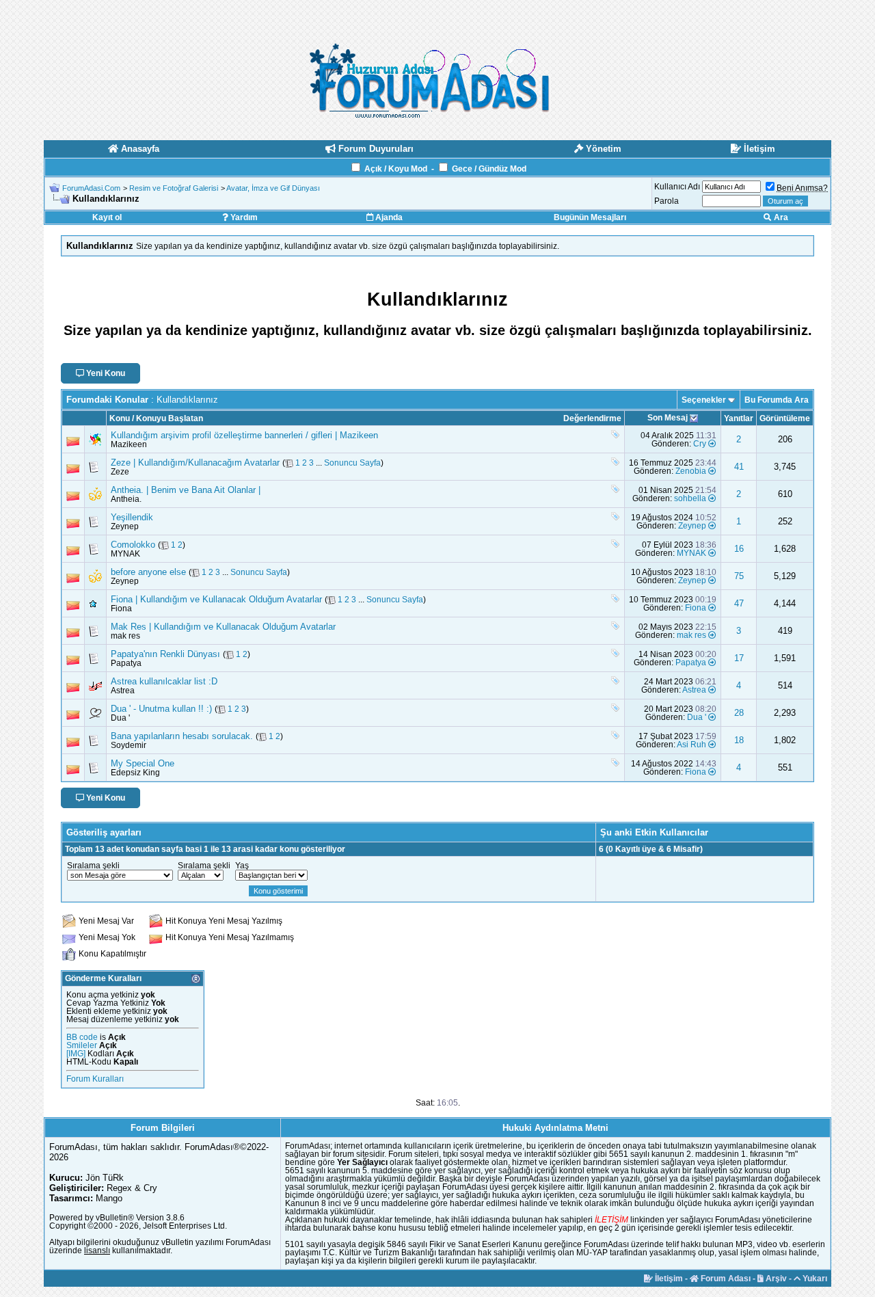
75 (739, 576)
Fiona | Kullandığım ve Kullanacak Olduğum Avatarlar (216, 599)
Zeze (120, 472)
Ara (780, 217)
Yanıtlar (738, 418)
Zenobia (690, 471)
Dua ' (120, 718)
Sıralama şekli (93, 865)
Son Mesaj (667, 418)
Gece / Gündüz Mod (489, 169)
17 (739, 658)
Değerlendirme (592, 418)
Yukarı (813, 1278)
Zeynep (125, 526)
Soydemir (128, 745)
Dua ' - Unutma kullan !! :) (161, 709)
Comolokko (133, 544)
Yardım (243, 217)
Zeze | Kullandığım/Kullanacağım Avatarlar (195, 462)
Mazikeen (129, 444)
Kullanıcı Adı (677, 187)
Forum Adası (725, 1278)
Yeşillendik (132, 517)
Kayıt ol (107, 217)
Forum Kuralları (95, 1079)
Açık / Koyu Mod (395, 169)
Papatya (126, 663)
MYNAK (125, 554)
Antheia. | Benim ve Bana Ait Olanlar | (185, 490)
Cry (699, 444)
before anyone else (148, 572)
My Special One (142, 763)
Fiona (121, 608)
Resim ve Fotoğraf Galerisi (173, 188)
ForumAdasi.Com (91, 188)
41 (739, 467)
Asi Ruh (691, 744)
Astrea (123, 690)
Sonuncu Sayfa (352, 463)
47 (739, 603)
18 (739, 740)
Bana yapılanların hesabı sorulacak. (182, 736)
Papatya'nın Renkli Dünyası (165, 654)
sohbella (690, 498)
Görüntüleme (784, 418)
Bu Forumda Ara (776, 400)
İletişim (668, 1278)
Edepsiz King (135, 772)
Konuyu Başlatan (169, 418)
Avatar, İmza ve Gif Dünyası (273, 188)
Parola (666, 201)
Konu (119, 418)
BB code (82, 1037)
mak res (125, 636)
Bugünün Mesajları (590, 217)
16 (739, 549)
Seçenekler (704, 400)
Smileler (81, 1045)
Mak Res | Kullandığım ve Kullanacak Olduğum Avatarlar (223, 626)
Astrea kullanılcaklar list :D (164, 681)
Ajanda (388, 217)
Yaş (242, 865)
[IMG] (75, 1053)
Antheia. (126, 499)
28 (739, 713)
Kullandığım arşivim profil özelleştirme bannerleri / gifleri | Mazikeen (244, 435)
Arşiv (775, 1278)
